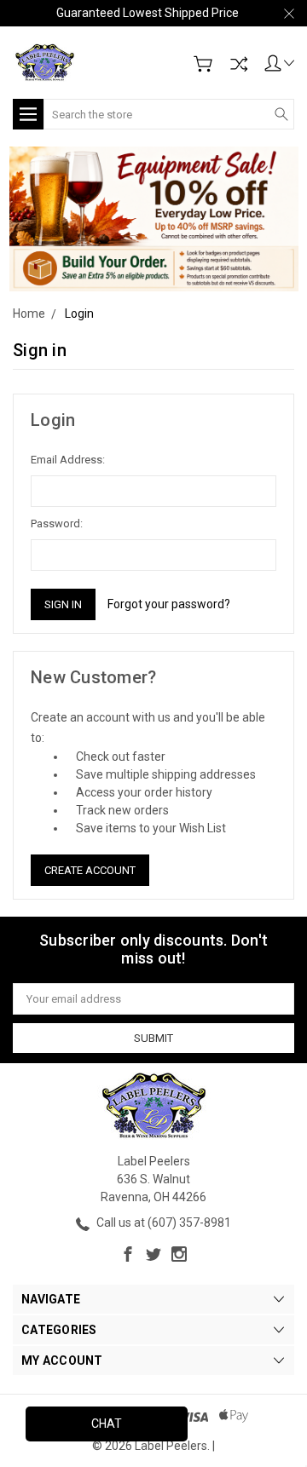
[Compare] (238, 64)
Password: (57, 523)
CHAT (106, 1423)
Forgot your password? (168, 604)
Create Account (90, 870)
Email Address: (68, 459)
